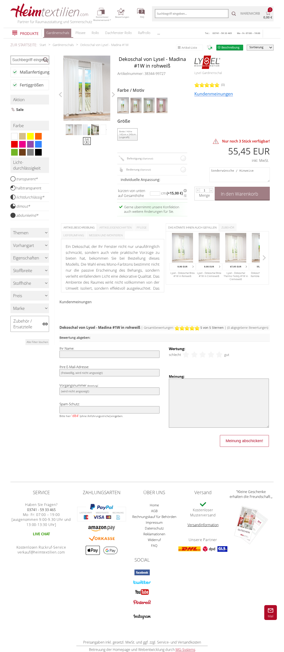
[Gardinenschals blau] (38, 144)
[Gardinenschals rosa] (22, 144)
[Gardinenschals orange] (38, 136)
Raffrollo (144, 32)
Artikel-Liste (189, 48)
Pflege (142, 227)
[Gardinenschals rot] (14, 144)
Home (154, 505)
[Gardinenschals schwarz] (38, 152)
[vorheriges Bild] (60, 94)
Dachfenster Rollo (118, 32)
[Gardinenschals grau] (30, 152)
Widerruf (154, 540)
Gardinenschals (57, 32)
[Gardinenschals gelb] (30, 136)
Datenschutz (154, 528)
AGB (154, 511)
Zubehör (227, 227)
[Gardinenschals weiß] (14, 136)
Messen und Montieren (106, 235)
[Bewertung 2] (194, 354)
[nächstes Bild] (113, 94)
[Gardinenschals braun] (22, 152)
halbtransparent (28, 188)
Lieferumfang (73, 235)
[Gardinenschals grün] (14, 152)
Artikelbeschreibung (79, 227)
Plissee (80, 32)
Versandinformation (203, 524)
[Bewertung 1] (186, 354)
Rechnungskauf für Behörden (154, 516)
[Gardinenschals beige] (22, 136)
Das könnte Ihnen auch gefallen (192, 227)
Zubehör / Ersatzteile (22, 324)
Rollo (95, 32)
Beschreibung (230, 47)
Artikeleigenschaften (115, 227)
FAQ (154, 545)
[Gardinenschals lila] (30, 144)
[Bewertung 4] (211, 354)
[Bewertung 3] (202, 354)
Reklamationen (154, 534)
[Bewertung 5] (219, 354)
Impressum (154, 522)
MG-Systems (185, 649)
